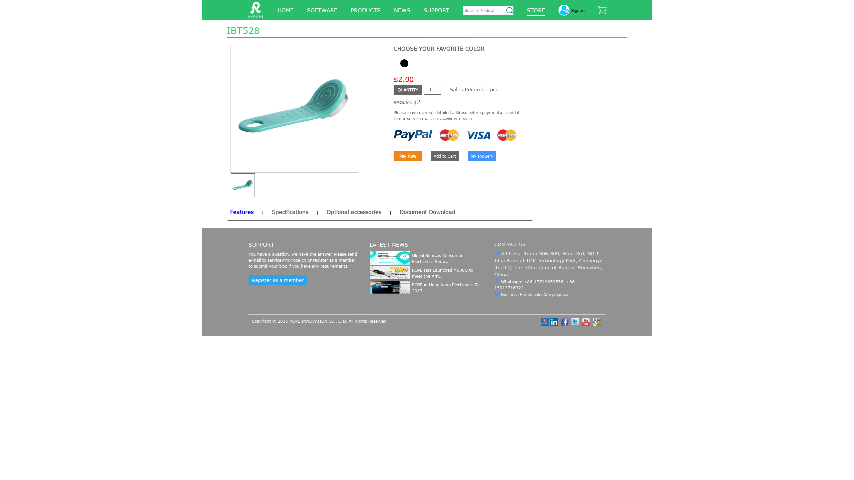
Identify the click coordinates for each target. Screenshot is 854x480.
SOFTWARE (322, 10)
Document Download (427, 212)
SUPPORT (436, 10)
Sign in (578, 10)
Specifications (290, 212)
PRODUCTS (366, 10)
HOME (286, 10)
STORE (536, 10)
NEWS (402, 10)
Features (242, 212)
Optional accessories (354, 212)
